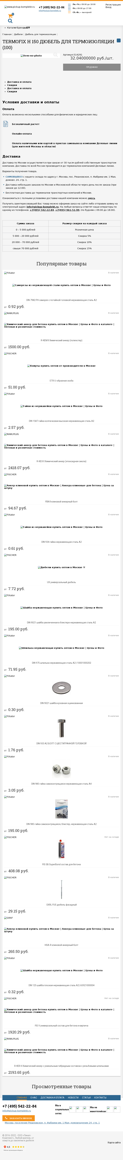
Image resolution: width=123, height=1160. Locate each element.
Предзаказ (92, 67)
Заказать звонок (20, 1118)
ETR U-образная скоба (61, 380)
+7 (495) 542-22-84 (51, 7)
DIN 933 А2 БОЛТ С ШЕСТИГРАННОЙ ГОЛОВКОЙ (61, 743)
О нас (33, 1097)
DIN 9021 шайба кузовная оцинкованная (61, 703)
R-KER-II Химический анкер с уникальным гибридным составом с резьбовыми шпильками (61, 1066)
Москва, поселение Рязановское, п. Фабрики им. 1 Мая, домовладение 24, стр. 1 (52, 1122)
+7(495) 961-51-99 (67, 210)
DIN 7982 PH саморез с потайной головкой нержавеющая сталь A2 (61, 300)
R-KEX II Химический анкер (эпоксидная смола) (61, 461)
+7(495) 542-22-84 (42, 210)
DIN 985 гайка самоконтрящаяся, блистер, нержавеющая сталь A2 (61, 824)
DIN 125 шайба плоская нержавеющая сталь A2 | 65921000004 (61, 985)
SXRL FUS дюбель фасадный (61, 904)
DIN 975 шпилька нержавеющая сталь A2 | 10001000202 (61, 663)
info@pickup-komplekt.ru (50, 11)
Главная (22, 1097)
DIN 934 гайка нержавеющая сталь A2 (61, 542)
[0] (10, 17)
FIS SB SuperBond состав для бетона (61, 864)
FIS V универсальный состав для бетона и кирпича (61, 1025)
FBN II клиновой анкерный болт (61, 501)
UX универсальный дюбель (61, 582)
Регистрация (113, 4)
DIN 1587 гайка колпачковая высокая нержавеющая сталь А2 (61, 421)
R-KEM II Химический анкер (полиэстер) (61, 340)
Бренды (21, 27)
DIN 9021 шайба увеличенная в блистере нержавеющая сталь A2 (61, 622)
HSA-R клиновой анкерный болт (61, 945)
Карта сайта (114, 1142)
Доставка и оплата (19, 82)
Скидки (12, 85)
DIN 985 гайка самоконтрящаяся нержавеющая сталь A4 (61, 784)
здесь (91, 198)
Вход (108, 7)
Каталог (12, 27)
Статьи (86, 1097)
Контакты (100, 1097)
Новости (73, 1097)
